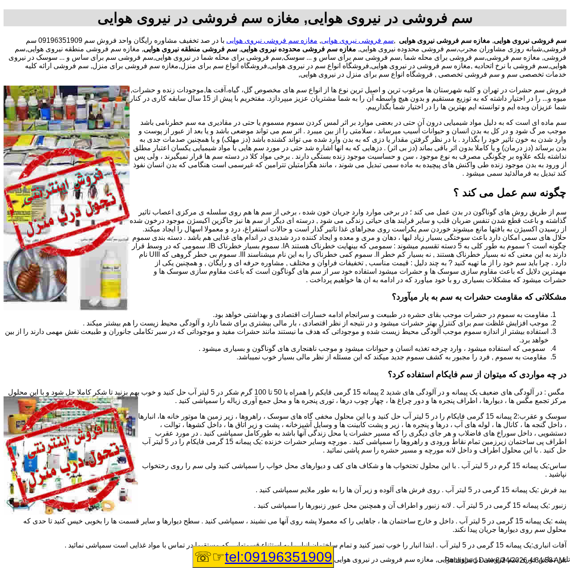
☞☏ (263, 557)
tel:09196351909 (278, 557)
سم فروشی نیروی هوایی (357, 40)
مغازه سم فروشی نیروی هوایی (272, 40)
